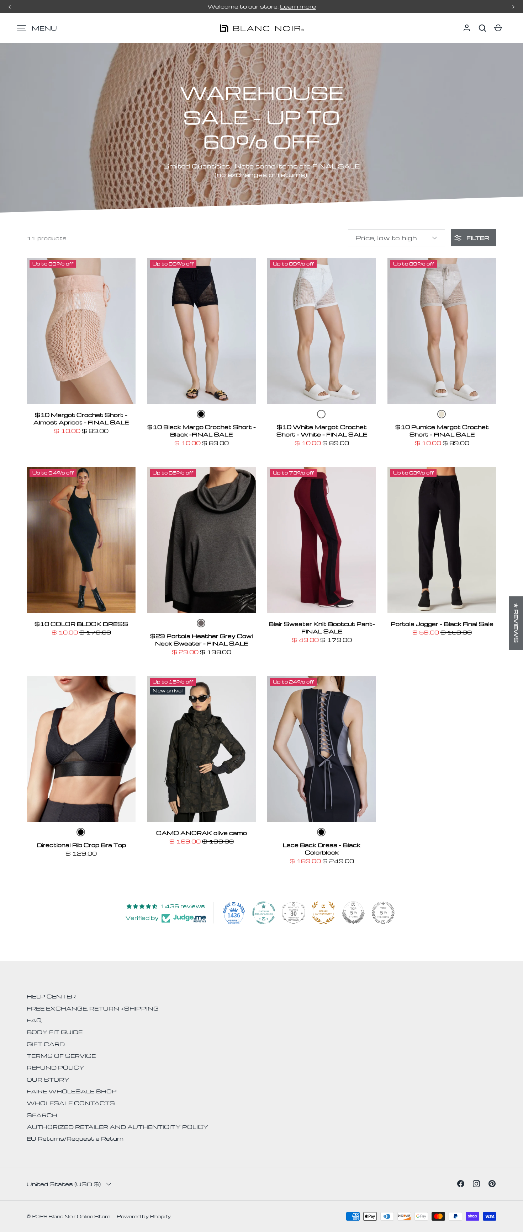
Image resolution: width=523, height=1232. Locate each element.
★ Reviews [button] (516, 623)
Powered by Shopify (144, 1216)
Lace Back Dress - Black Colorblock (321, 848)
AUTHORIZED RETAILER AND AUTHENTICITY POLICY (117, 1126)
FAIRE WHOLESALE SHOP (72, 1091)
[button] (482, 28)
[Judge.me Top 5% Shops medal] (353, 912)
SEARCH (42, 1115)
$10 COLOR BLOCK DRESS (81, 623)
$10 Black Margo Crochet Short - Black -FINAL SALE (201, 430)
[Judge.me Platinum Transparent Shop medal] (263, 912)
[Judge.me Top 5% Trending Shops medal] (383, 912)
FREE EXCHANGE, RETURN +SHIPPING (93, 1008)
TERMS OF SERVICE (61, 1055)
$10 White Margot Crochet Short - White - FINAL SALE (321, 430)
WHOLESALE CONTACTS (71, 1103)
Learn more (298, 6)
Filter (477, 237)
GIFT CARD (46, 1044)
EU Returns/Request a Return (75, 1138)
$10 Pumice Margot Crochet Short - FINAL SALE (442, 430)
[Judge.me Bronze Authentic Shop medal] (323, 912)
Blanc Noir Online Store (79, 1216)
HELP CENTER (51, 996)
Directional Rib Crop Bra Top (81, 844)
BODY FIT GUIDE (55, 1031)
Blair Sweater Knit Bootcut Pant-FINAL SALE (322, 627)
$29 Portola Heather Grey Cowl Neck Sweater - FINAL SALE (201, 639)
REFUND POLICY (55, 1067)
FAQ (34, 1020)
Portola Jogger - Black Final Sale (442, 623)
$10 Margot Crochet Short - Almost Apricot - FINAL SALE (81, 418)
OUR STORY (48, 1079)
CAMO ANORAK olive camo (201, 832)
